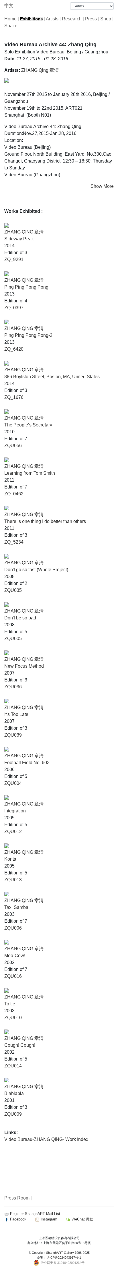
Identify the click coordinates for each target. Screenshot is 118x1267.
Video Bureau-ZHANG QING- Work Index (46, 1139)
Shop (105, 18)
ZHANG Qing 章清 (40, 70)
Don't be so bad (20, 617)
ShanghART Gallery (60, 1252)
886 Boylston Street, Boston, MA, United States (52, 376)
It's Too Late (16, 714)
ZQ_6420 (13, 349)
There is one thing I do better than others (45, 521)
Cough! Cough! (19, 1045)
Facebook (17, 1219)
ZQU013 (13, 879)
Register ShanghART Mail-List (35, 1214)
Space (10, 25)
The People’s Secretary (28, 424)
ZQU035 (13, 590)
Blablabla (14, 1093)
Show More (102, 186)
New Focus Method (24, 666)
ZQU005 (13, 638)
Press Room (17, 1197)
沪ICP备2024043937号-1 (63, 1257)
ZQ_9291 (13, 259)
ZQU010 (13, 1017)
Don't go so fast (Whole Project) (36, 569)
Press (91, 18)
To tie (9, 1003)
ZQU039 (13, 735)
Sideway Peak (19, 238)
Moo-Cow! (14, 955)
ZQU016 (13, 976)
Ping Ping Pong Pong (26, 287)
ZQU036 (13, 686)
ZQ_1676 (13, 397)
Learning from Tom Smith (29, 473)
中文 (8, 5)
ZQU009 (13, 1114)
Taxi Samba (16, 907)
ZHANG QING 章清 (24, 231)
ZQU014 (13, 1065)
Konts (10, 859)
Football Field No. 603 (27, 762)
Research (72, 18)
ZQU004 (13, 783)
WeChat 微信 (81, 1219)
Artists (52, 18)
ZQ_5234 (13, 542)
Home (10, 18)
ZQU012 (13, 831)
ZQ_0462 (13, 493)
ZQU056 (13, 445)
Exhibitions (31, 19)
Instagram (48, 1219)
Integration (15, 810)
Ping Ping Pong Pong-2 (28, 335)
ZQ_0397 (13, 307)
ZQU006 (13, 928)
